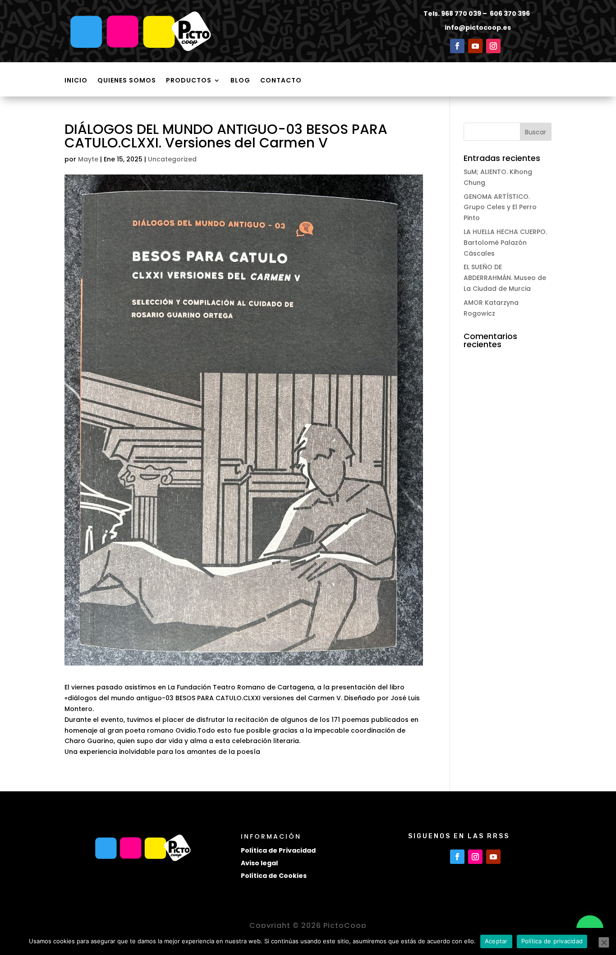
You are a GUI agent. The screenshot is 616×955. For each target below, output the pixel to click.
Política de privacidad (552, 941)
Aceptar (496, 941)
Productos (188, 81)
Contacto (281, 81)
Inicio (75, 81)
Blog (240, 81)
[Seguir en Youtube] (475, 46)
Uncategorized (172, 159)
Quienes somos (126, 81)
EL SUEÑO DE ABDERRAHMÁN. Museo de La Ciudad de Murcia (505, 277)
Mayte (88, 159)
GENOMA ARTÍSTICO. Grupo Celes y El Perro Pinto (500, 207)
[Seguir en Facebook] (457, 46)
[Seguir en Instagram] (493, 46)
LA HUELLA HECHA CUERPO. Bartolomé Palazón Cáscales (505, 242)
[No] (603, 942)
